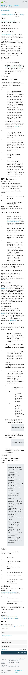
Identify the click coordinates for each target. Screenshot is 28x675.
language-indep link (7, 635)
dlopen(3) (4, 288)
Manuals (4, 5)
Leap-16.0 (4, 649)
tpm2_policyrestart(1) (8, 14)
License (16, 672)
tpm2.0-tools (16, 5)
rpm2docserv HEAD (19, 670)
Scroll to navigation (5, 10)
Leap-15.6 (10, 5)
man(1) (17, 126)
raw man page (5, 638)
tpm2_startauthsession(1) (13, 66)
